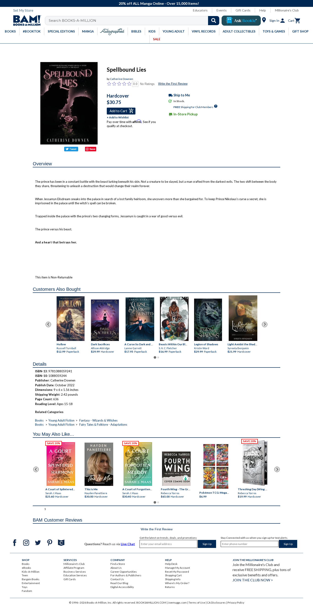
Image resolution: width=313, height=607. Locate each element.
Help (262, 10)
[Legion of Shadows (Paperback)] (208, 319)
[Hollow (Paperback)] (71, 318)
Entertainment (31, 583)
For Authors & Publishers (125, 575)
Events (222, 10)
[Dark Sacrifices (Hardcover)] (105, 320)
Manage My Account (177, 567)
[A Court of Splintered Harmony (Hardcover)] (61, 464)
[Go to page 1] (155, 357)
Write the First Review (172, 83)
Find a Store (117, 564)
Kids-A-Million (30, 571)
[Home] (25, 20)
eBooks (26, 567)
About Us (116, 567)
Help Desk (171, 564)
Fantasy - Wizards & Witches (98, 420)
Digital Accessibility (122, 587)
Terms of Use (197, 602)
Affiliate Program (73, 567)
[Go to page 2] (158, 357)
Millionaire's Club (287, 10)
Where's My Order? (177, 583)
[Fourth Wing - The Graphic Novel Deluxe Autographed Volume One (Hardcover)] (176, 469)
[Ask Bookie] (241, 21)
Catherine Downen (121, 79)
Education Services (75, 575)
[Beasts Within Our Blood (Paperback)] (174, 319)
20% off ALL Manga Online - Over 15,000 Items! (159, 3)
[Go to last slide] (48, 324)
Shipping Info (172, 579)
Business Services (74, 571)
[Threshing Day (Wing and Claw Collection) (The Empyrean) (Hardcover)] (255, 463)
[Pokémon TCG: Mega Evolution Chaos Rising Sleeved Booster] (215, 466)
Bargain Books (30, 579)
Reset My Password (177, 571)
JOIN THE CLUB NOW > (253, 580)
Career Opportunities (123, 571)
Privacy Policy (236, 602)
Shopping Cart (173, 575)
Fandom (27, 591)
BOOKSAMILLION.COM (151, 602)
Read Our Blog (119, 583)
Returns (170, 587)
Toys (24, 587)
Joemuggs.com (177, 602)
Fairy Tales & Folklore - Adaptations (103, 424)
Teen (25, 575)
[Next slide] (264, 324)
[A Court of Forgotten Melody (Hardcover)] (138, 464)
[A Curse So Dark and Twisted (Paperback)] (140, 319)
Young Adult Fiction (61, 420)
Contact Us (117, 579)
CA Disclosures (216, 602)
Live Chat (128, 544)
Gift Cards (243, 10)
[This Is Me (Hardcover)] (98, 464)
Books (39, 420)
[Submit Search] (213, 20)
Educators (200, 10)
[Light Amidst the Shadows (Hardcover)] (243, 318)
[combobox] (135, 20)
